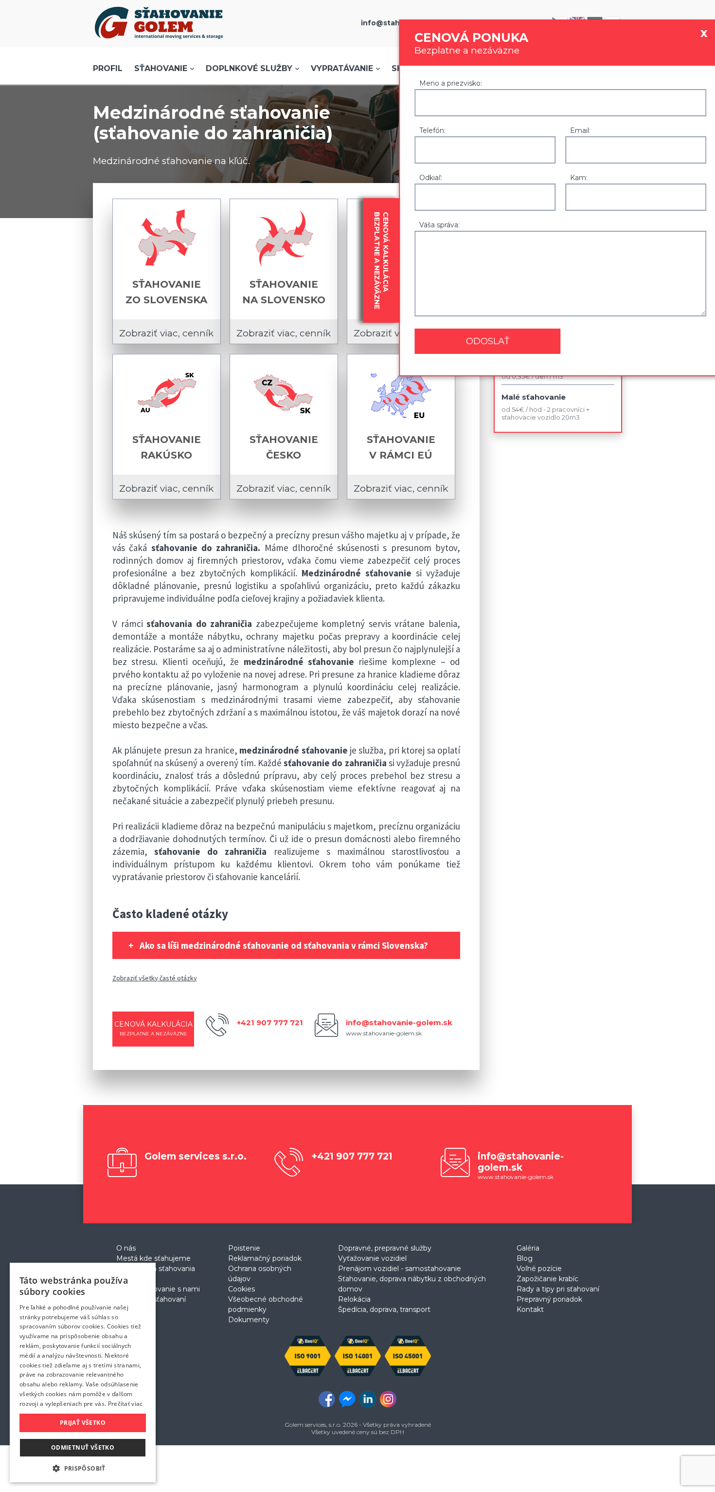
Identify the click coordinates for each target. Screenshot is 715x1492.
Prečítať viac (125, 1404)
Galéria (528, 1248)
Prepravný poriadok (549, 1299)
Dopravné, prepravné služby (384, 1248)
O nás (126, 1248)
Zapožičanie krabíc (547, 1278)
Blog (525, 1258)
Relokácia (354, 1299)
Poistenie (244, 1248)
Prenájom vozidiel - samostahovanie (399, 1268)
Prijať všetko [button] (83, 1422)
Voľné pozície (539, 1268)
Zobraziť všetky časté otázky (154, 978)
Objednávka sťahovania (155, 1268)
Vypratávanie (342, 68)
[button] (82, 1468)
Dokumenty (248, 1319)
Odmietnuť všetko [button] (82, 1447)
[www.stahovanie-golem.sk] (159, 41)
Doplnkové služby (249, 68)
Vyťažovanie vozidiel (372, 1258)
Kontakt (530, 1309)
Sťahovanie (160, 68)
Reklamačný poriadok (265, 1258)
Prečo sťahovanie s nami (158, 1289)
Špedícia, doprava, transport (384, 1309)
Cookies (241, 1289)
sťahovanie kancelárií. (257, 877)
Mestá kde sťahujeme (153, 1258)
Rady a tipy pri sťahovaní (558, 1289)
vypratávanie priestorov (158, 877)
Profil (108, 68)
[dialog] (83, 1372)
